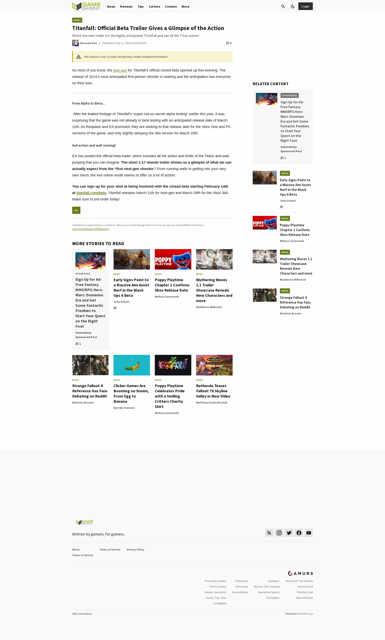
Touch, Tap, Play (215, 598)
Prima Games (218, 586)
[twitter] (289, 533)
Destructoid (305, 586)
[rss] (269, 533)
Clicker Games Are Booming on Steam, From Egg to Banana (131, 393)
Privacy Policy (135, 549)
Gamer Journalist (215, 592)
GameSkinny (240, 592)
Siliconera (241, 586)
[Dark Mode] (293, 6)
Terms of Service (109, 549)
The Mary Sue (304, 592)
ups (124, 70)
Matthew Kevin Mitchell (211, 402)
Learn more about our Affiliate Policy (90, 228)
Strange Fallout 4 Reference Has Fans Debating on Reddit (89, 390)
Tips (141, 6)
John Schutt (121, 302)
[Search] (283, 6)
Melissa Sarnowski (167, 296)
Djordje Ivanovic (124, 408)
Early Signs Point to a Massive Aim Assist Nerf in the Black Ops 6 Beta (131, 287)
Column (171, 6)
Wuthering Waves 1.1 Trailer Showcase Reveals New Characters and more (214, 290)
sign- (117, 70)
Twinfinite (241, 581)
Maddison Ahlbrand (209, 307)
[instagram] (279, 533)
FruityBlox (273, 598)
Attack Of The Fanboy (299, 581)
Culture (154, 6)
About (76, 549)
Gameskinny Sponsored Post (86, 335)
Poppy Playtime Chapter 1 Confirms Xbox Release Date (172, 285)
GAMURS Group (305, 613)
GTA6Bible (220, 603)
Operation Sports (269, 592)
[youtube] (309, 533)
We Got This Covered (267, 586)
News (111, 6)
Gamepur (274, 581)
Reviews (126, 6)
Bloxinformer (304, 598)
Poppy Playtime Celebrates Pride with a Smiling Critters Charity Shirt (170, 396)
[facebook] (299, 533)
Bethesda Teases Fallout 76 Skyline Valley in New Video (213, 390)
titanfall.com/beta (91, 193)
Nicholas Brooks (83, 402)
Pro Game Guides (215, 581)
